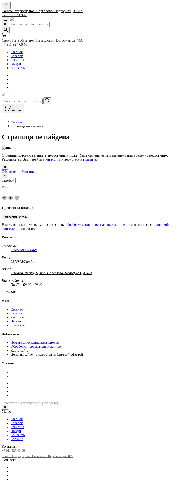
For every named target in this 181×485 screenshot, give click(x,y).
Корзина (28, 171)
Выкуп (16, 64)
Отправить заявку (15, 217)
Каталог (17, 56)
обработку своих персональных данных (96, 224)
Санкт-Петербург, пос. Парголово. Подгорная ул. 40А (42, 11)
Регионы (17, 60)
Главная (17, 52)
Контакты (18, 68)
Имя (5, 187)
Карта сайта (19, 350)
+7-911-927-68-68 (14, 15)
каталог (51, 159)
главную (91, 159)
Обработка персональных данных (36, 346)
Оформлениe (11, 171)
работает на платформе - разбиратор (31, 403)
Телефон (8, 180)
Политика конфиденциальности (35, 342)
